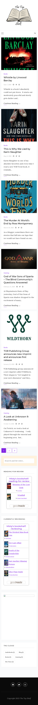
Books (6, 74)
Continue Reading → (12, 103)
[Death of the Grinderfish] (6, 552)
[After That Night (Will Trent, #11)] (6, 573)
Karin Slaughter (14, 574)
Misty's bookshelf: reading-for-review (19, 479)
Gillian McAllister (10, 567)
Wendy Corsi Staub (22, 498)
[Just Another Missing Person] (6, 562)
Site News (9, 662)
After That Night (16, 572)
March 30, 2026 (9, 228)
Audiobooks (9, 652)
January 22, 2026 (9, 364)
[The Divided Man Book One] (6, 533)
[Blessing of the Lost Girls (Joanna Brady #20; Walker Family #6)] (9, 486)
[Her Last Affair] (6, 544)
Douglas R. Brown (10, 556)
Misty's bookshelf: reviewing (16, 527)
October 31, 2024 (9, 424)
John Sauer (8, 538)
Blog (21, 652)
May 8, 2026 (7, 156)
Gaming (6, 273)
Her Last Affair (15, 543)
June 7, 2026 (7, 85)
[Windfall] (9, 496)
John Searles (13, 546)
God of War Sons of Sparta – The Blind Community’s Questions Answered (18, 279)
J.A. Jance (19, 490)
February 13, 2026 (9, 287)
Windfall (21, 495)
